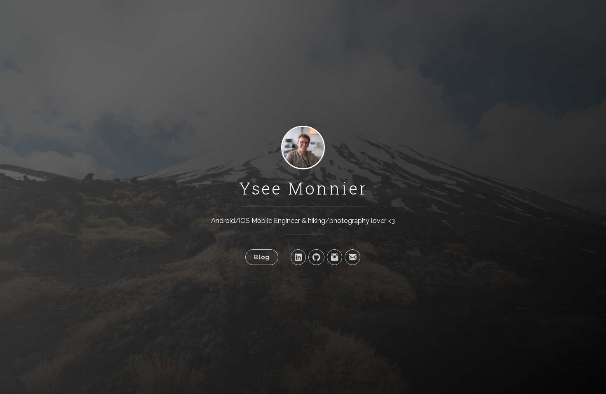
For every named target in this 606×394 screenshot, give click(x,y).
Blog (262, 256)
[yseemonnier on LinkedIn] (298, 257)
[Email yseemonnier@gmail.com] (352, 257)
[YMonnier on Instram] (334, 257)
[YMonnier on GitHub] (316, 257)
